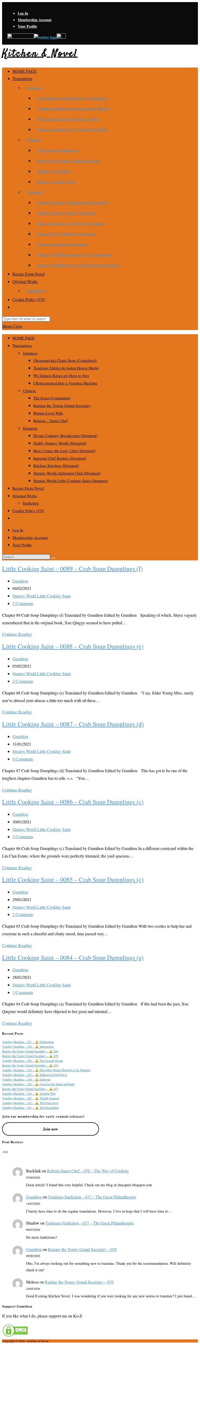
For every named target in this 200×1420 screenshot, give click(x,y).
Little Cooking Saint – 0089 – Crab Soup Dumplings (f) (72, 568)
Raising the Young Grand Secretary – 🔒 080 (30, 1051)
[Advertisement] (100, 1381)
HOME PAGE (23, 337)
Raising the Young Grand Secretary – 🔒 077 (30, 1089)
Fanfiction (31, 503)
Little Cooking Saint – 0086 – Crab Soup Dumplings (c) (72, 802)
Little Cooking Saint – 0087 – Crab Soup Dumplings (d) (73, 724)
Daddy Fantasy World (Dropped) (59, 443)
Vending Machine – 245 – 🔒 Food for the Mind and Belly (38, 1084)
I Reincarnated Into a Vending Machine (65, 383)
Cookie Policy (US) (28, 510)
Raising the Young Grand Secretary (62, 405)
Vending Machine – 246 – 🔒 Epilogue (26, 1079)
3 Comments (22, 836)
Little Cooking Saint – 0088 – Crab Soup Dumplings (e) (72, 646)
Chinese (29, 390)
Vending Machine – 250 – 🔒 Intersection (28, 1046)
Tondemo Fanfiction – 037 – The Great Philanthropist (92, 1197)
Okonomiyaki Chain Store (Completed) (65, 360)
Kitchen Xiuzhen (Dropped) (56, 465)
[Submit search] (53, 558)
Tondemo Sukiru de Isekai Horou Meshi (65, 367)
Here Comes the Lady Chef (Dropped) (64, 450)
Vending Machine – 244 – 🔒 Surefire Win (28, 1093)
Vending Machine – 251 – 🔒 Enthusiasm (28, 1042)
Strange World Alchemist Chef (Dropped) (67, 473)
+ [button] (4, 1151)
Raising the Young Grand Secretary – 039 (82, 1249)
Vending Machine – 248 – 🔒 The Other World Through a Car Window (46, 1070)
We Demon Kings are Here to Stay (61, 375)
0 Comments (22, 759)
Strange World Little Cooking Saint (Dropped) (70, 480)
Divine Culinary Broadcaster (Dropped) (65, 435)
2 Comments (22, 603)
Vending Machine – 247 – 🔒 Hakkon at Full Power (34, 1075)
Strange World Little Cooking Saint (41, 595)
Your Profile (27, 26)
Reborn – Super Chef (50, 420)
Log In (23, 13)
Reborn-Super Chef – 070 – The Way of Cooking (88, 1170)
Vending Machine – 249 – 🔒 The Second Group (32, 1060)
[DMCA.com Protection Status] (15, 1335)
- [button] (2, 1151)
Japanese (30, 353)
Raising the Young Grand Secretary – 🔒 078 (30, 1065)
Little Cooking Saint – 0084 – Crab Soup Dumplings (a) (72, 957)
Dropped (30, 428)
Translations (22, 345)
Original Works (24, 495)
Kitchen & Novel (40, 53)
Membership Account (35, 19)
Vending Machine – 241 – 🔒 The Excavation (30, 1107)
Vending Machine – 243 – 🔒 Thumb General (30, 1098)
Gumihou (20, 581)
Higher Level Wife (48, 413)
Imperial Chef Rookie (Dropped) (59, 458)
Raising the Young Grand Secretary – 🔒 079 (30, 1056)
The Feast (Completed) (51, 397)
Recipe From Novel (28, 488)
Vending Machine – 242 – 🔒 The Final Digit (30, 1103)
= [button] (7, 1151)
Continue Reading (17, 634)
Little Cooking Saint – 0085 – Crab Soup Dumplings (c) (72, 879)
